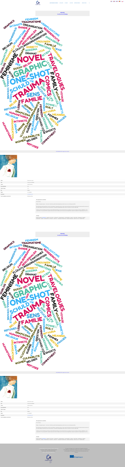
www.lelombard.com (30, 194)
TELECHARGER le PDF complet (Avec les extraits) (62, 151)
